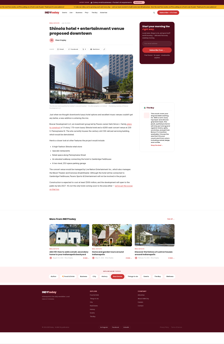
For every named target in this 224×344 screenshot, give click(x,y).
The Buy (94, 13)
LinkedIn (126, 327)
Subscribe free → (157, 50)
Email (62, 49)
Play (87, 13)
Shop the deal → (157, 145)
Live (71, 13)
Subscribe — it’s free (168, 12)
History (104, 276)
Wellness (169, 276)
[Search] (154, 13)
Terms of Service (176, 327)
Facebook (74, 49)
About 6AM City (143, 298)
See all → (171, 219)
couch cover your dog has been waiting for (160, 116)
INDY (52, 12)
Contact (140, 306)
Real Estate (54, 23)
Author (53, 276)
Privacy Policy (164, 327)
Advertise (103, 13)
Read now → (139, 2)
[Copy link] (104, 49)
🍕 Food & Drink (68, 276)
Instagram (104, 327)
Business (79, 13)
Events (64, 13)
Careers (140, 302)
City (94, 276)
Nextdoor (96, 49)
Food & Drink (94, 295)
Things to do (133, 276)
